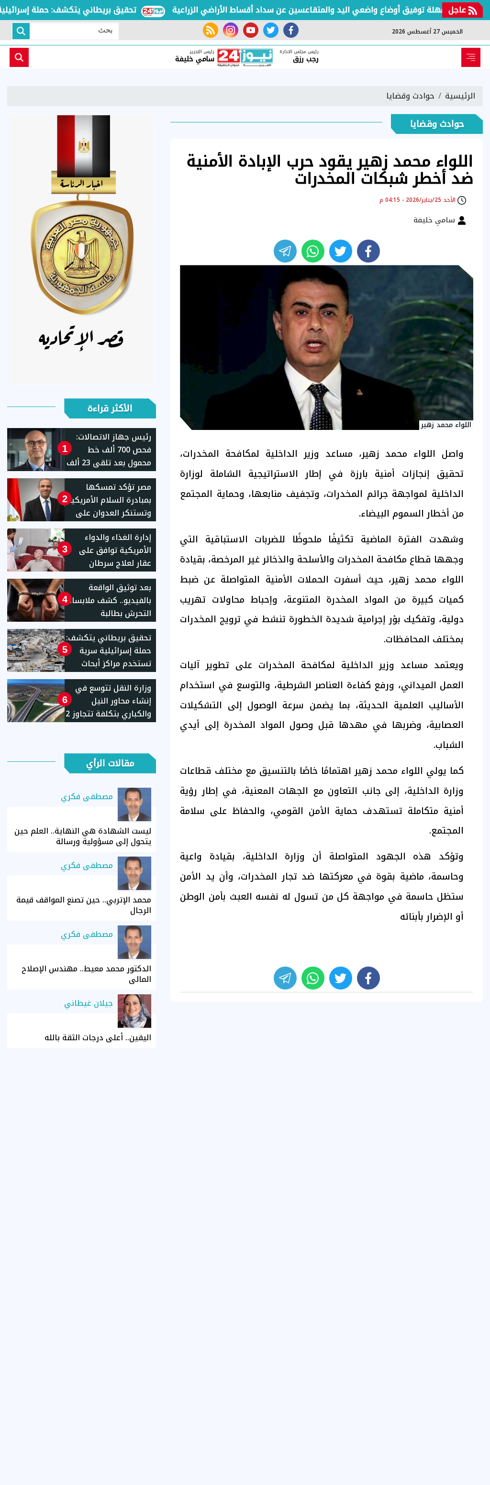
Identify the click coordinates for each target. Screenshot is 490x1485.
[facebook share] (368, 251)
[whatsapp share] (312, 251)
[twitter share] (340, 251)
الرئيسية (460, 95)
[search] (19, 57)
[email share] (285, 251)
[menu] (470, 57)
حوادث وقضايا (410, 95)
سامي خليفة (435, 220)
